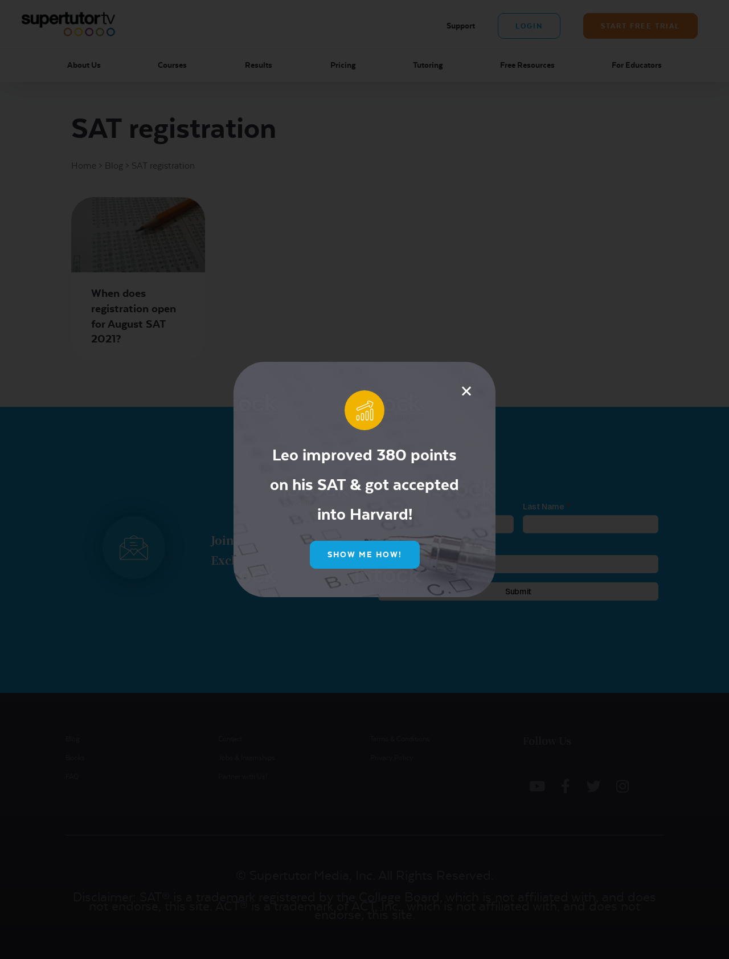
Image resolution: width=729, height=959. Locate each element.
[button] (466, 391)
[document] (364, 479)
